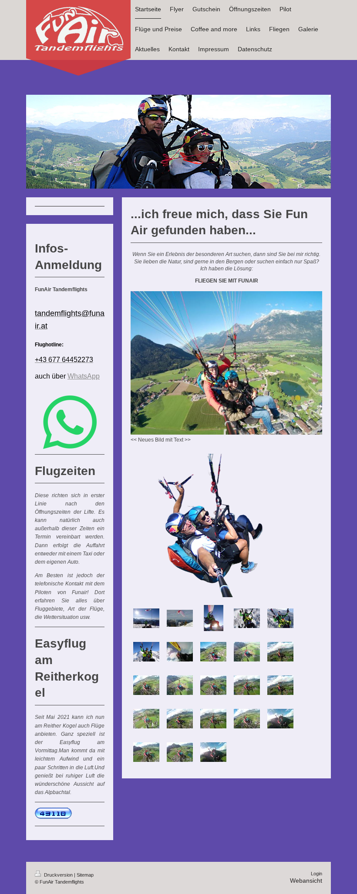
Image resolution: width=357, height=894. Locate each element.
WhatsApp (83, 376)
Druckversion (58, 874)
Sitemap (85, 874)
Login (316, 873)
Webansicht (306, 880)
